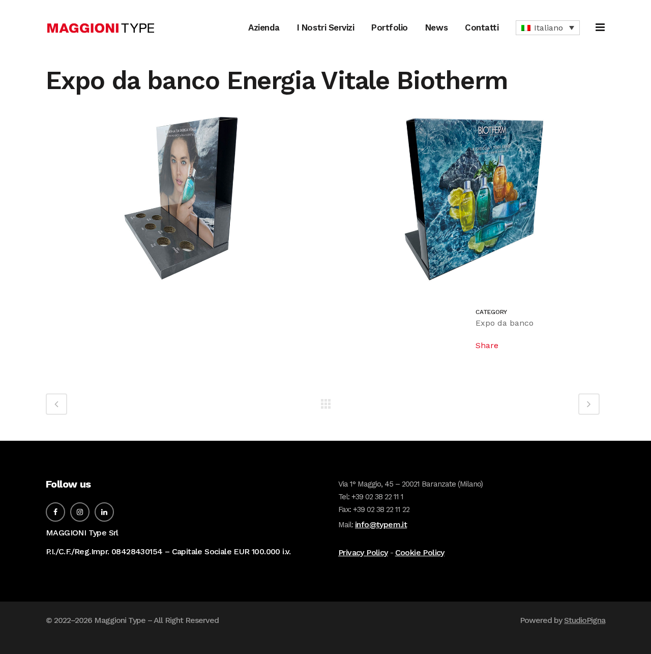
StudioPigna (584, 620)
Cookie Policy (420, 552)
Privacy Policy (363, 552)
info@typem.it (381, 524)
